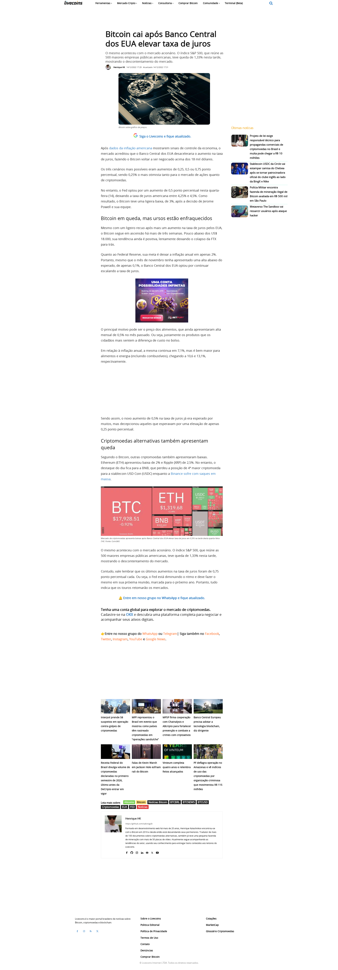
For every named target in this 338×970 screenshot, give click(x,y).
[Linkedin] (142, 852)
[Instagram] (137, 852)
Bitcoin (141, 802)
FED (132, 807)
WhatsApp (150, 633)
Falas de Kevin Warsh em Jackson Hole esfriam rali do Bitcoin (146, 767)
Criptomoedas (110, 807)
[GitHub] (131, 852)
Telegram (170, 633)
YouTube (135, 639)
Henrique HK (119, 67)
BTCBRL (175, 802)
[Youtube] (157, 852)
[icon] (271, 3)
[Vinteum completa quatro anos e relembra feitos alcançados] (177, 751)
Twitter (106, 639)
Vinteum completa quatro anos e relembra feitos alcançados (177, 767)
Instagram (120, 639)
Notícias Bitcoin (157, 802)
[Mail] (147, 852)
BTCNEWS (189, 802)
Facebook (212, 633)
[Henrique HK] (108, 67)
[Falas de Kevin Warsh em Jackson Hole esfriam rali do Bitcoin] (146, 751)
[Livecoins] (73, 4)
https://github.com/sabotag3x (138, 823)
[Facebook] (126, 852)
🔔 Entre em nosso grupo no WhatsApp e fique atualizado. (161, 598)
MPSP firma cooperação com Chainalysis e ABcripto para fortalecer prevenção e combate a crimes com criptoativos (177, 726)
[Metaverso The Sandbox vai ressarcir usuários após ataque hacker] (239, 211)
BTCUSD (203, 802)
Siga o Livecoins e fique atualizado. (165, 136)
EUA (124, 807)
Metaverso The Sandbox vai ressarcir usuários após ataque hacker (268, 211)
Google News (155, 639)
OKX (129, 614)
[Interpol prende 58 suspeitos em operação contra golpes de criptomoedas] (115, 706)
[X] (152, 852)
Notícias (143, 807)
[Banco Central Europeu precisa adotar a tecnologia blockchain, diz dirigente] (208, 706)
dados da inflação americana (130, 148)
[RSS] (90, 931)
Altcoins (129, 802)
